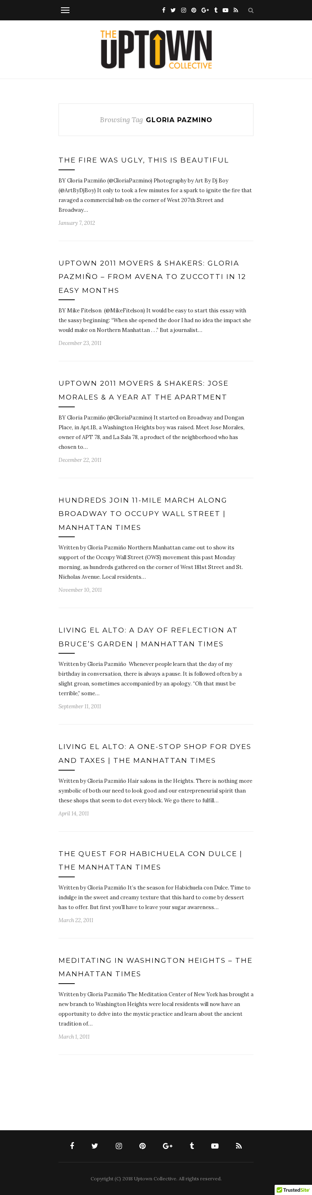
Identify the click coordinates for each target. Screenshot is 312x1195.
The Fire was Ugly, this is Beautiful (143, 160)
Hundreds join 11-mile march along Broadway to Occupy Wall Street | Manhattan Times (143, 514)
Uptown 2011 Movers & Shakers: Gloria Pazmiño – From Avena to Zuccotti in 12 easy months (152, 276)
